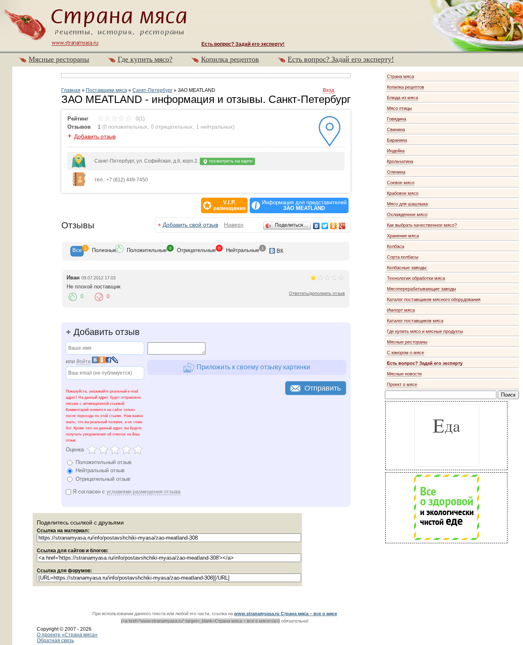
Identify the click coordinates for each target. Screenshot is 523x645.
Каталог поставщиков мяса (415, 320)
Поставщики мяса (106, 90)
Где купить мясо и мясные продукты (425, 331)
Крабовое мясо (402, 193)
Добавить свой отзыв (190, 224)
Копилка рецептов (230, 59)
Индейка (396, 150)
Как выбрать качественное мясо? (422, 225)
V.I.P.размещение (229, 205)
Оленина (396, 172)
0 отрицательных (172, 127)
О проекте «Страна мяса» (67, 635)
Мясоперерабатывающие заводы (421, 288)
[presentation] (77, 251)
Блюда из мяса (402, 97)
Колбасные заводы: (407, 267)
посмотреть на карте (230, 160)
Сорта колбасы (402, 256)
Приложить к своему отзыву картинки (252, 367)
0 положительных (126, 127)
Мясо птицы (399, 108)
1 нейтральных (214, 127)
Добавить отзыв (95, 136)
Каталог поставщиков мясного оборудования (434, 299)
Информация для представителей (304, 205)
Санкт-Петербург (152, 90)
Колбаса (395, 246)
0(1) (139, 119)
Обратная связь (55, 640)
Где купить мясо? (145, 59)
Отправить (322, 388)
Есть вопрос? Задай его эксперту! (341, 59)
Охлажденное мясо (407, 214)
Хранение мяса (403, 235)
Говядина (396, 118)
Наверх (234, 224)
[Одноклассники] (333, 226)
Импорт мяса (401, 310)
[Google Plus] (342, 226)
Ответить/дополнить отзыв (317, 293)
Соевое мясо (400, 182)
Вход (328, 90)
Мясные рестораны (59, 59)
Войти (83, 361)
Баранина (397, 140)
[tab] (77, 251)
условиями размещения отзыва (144, 492)
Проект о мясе (402, 384)
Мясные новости (404, 373)
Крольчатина (400, 161)
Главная (70, 90)
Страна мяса (400, 76)
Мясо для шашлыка (407, 203)
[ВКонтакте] (316, 226)
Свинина (396, 129)
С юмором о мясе (405, 352)
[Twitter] (325, 226)
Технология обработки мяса (416, 278)
